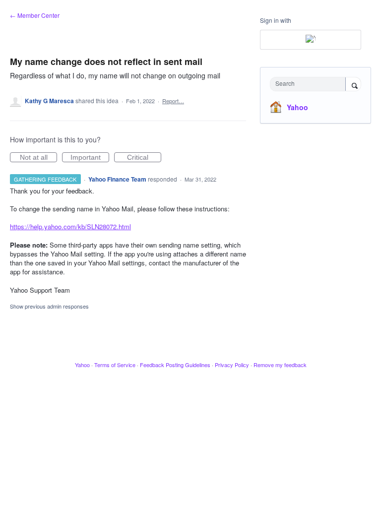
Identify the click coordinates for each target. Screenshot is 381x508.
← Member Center (35, 15)
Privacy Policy (232, 365)
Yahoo (297, 107)
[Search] (353, 85)
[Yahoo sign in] (310, 40)
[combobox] (310, 84)
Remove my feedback (280, 365)
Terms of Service (114, 365)
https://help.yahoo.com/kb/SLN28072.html (70, 226)
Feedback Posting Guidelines (175, 365)
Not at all (38, 157)
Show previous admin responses (49, 306)
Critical (144, 157)
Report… (173, 101)
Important (89, 157)
